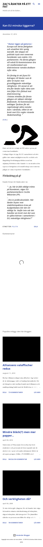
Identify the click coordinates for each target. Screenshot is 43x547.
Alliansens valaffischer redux (18, 366)
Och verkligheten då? (17, 499)
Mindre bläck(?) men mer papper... (19, 433)
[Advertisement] (21, 308)
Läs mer (37, 392)
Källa (5, 120)
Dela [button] (36, 226)
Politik (15, 226)
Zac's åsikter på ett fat (17, 5)
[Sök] (33, 4)
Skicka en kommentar (17, 459)
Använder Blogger (23, 535)
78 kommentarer (15, 523)
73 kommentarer (15, 392)
